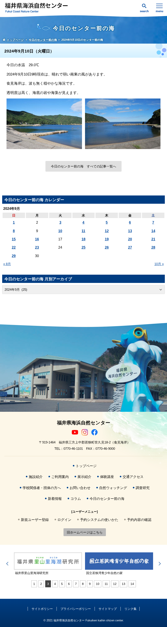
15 (14, 239)
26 (107, 247)
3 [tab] (48, 584)
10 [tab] (97, 584)
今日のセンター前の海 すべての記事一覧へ (83, 166)
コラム (75, 499)
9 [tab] (90, 584)
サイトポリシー (42, 609)
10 (60, 231)
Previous (8, 563)
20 (130, 239)
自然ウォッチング (113, 488)
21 (153, 239)
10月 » (159, 264)
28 (153, 247)
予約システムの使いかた (99, 520)
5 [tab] (62, 584)
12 (107, 231)
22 (14, 247)
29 (14, 256)
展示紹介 (84, 477)
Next (159, 563)
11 (83, 231)
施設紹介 (36, 477)
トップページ (86, 466)
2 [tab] (41, 584)
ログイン (64, 520)
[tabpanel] (48, 563)
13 (130, 231)
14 (153, 231)
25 (83, 247)
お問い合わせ (80, 488)
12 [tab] (115, 584)
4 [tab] (55, 584)
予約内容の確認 (139, 520)
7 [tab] (76, 584)
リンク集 (130, 609)
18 (83, 239)
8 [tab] (83, 584)
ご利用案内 (60, 477)
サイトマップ (108, 609)
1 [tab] (34, 584)
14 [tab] (132, 584)
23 (37, 247)
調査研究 (143, 488)
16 (37, 239)
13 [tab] (123, 584)
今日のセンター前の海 (107, 499)
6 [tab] (69, 584)
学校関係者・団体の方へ (42, 488)
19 (107, 239)
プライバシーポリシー (75, 609)
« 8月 (7, 264)
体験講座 (107, 477)
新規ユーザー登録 (35, 520)
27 (130, 247)
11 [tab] (106, 584)
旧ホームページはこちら (85, 532)
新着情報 (55, 499)
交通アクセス (133, 477)
